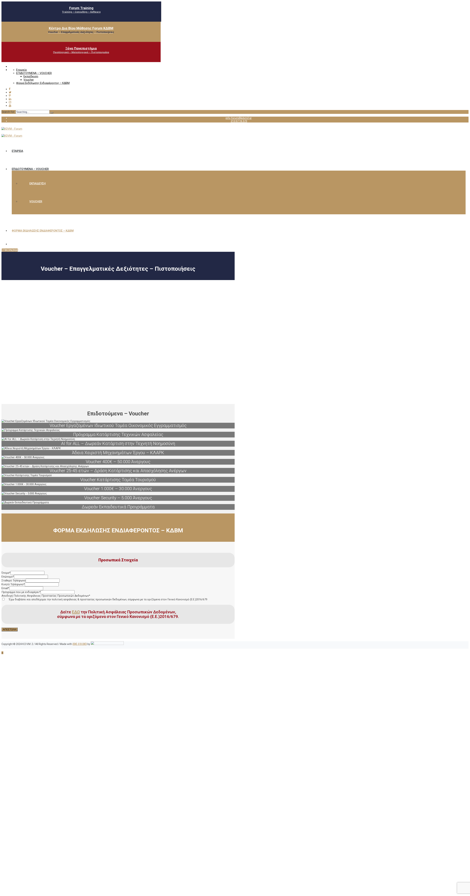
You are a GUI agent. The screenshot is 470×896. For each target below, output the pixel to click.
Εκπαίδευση (31, 76)
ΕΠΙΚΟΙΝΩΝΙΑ (9, 250)
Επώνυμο (7, 576)
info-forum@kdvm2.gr (239, 118)
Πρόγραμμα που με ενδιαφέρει (21, 592)
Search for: (8, 111)
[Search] (51, 112)
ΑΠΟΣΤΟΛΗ (9, 629)
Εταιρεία (21, 69)
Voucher (29, 79)
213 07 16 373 (239, 121)
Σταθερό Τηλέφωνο (13, 580)
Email (5, 588)
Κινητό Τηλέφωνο (13, 584)
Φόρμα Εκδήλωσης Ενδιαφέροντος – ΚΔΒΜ (43, 83)
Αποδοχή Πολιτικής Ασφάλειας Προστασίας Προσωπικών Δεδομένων (45, 595)
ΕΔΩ (76, 612)
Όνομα (5, 572)
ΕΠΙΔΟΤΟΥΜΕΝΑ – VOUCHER (34, 73)
